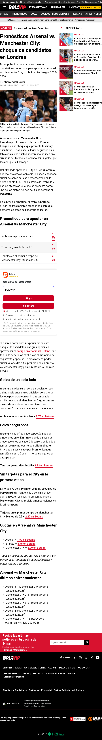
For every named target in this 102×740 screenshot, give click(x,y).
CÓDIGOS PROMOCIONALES (55, 14)
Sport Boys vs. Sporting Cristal (28, 2)
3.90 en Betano (37, 547)
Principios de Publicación (85, 20)
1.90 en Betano (26, 539)
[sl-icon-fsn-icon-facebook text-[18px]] (74, 657)
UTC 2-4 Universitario (88, 2)
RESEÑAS (77, 14)
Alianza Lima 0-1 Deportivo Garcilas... (60, 2)
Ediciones (7, 667)
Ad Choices (78, 690)
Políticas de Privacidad (40, 690)
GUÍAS (34, 14)
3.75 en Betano (26, 543)
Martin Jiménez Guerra (14, 82)
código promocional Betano (33, 351)
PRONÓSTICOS (19, 14)
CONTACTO (38, 673)
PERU (72, 667)
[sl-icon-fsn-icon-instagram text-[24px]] (80, 657)
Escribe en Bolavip (55, 673)
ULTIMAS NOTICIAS (37, 7)
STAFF (25, 673)
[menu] (4, 7)
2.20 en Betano (34, 516)
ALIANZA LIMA (58, 7)
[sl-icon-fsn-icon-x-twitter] (86, 657)
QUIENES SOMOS (11, 673)
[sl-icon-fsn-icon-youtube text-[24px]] (97, 657)
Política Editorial (62, 690)
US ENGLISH (84, 667)
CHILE (43, 667)
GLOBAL (52, 667)
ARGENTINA (21, 667)
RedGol (71, 673)
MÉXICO (63, 667)
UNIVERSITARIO (76, 7)
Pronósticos (43, 28)
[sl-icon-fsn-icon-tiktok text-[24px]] (92, 657)
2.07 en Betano (45, 416)
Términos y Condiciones (14, 650)
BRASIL (33, 667)
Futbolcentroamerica (13, 677)
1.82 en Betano (44, 465)
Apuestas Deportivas (27, 28)
